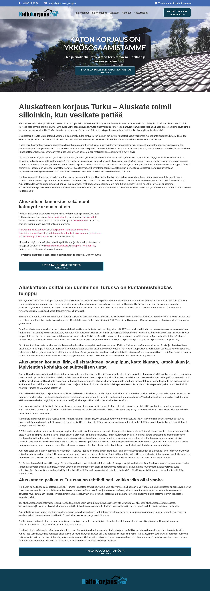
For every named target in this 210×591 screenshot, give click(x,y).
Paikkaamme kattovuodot (33, 229)
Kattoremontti (99, 12)
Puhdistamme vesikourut (32, 232)
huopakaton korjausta (56, 245)
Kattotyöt (114, 12)
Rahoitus (126, 12)
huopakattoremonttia (83, 245)
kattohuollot (89, 216)
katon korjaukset (57, 216)
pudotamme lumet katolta (61, 232)
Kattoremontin (79, 220)
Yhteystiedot (141, 12)
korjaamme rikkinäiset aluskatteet (70, 229)
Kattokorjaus (82, 12)
